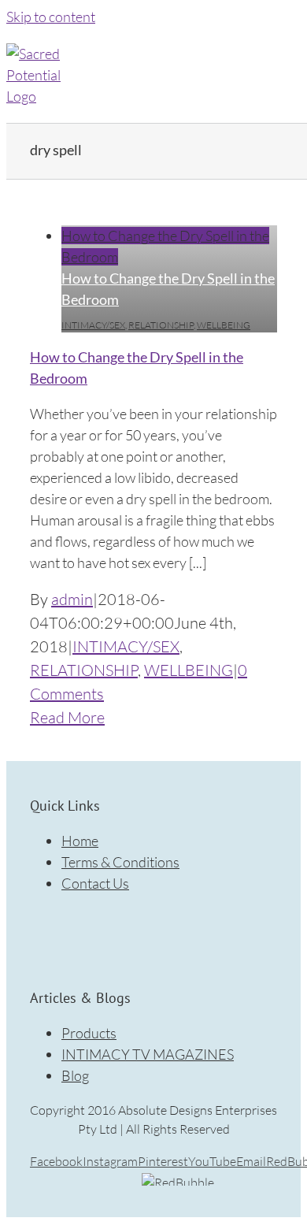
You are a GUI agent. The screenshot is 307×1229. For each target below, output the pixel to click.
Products (89, 1032)
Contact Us (95, 883)
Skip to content (50, 16)
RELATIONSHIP (161, 325)
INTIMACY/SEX (93, 325)
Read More (67, 717)
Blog (75, 1075)
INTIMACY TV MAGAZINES (147, 1054)
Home (79, 840)
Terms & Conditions (120, 862)
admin (72, 599)
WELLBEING (223, 325)
